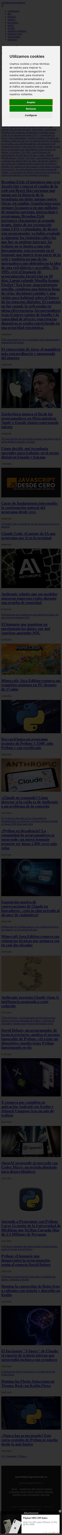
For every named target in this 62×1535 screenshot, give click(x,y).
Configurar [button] (31, 115)
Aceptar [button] (31, 102)
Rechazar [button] (31, 108)
